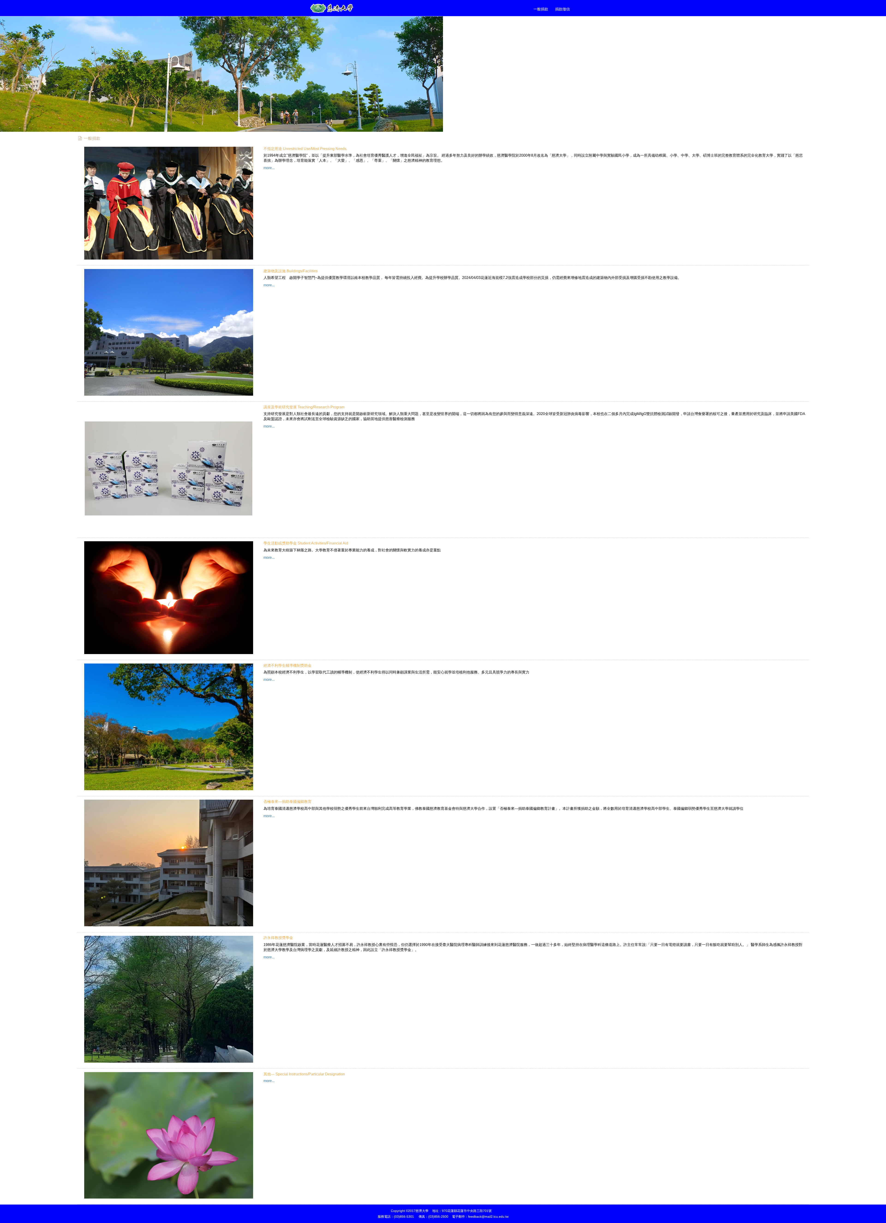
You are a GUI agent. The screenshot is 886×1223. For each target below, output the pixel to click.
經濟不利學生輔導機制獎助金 (287, 665)
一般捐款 (540, 9)
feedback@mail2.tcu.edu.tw (488, 1216)
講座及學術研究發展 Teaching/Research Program (303, 407)
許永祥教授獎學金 (278, 938)
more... (269, 168)
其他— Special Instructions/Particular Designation (304, 1074)
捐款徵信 (562, 9)
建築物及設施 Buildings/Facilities (290, 271)
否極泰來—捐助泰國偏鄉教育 (287, 802)
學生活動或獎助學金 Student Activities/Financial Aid (305, 543)
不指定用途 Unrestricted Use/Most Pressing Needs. (305, 149)
